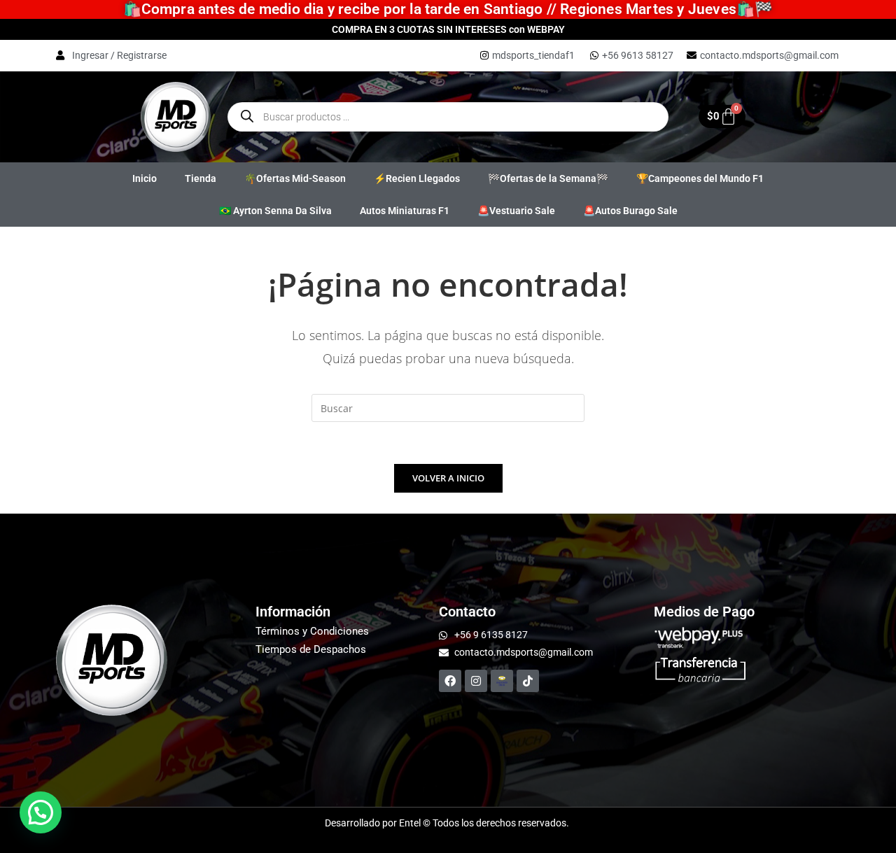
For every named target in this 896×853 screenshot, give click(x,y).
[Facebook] (450, 681)
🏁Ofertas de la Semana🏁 (548, 178)
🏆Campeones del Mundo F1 (700, 178)
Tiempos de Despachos (310, 649)
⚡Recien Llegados (417, 178)
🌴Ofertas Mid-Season (295, 178)
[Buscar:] (448, 407)
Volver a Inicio (448, 478)
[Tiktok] (528, 681)
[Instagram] (476, 681)
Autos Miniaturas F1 (404, 210)
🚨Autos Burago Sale (630, 210)
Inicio (144, 178)
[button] (41, 812)
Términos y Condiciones (312, 631)
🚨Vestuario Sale (516, 210)
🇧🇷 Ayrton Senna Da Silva (275, 210)
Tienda (200, 178)
